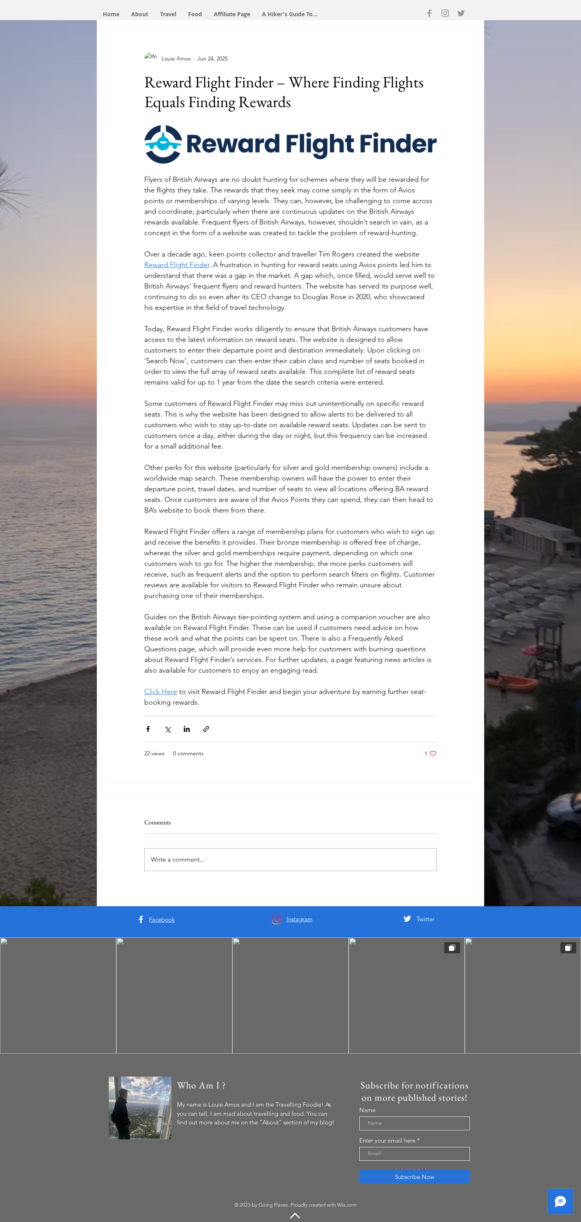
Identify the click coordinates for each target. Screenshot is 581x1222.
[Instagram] (277, 919)
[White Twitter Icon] (407, 919)
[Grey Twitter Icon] (461, 13)
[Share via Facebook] (148, 729)
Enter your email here (387, 1140)
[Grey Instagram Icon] (445, 13)
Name (367, 1110)
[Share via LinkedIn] (187, 729)
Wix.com (347, 1205)
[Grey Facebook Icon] (429, 13)
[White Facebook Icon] (141, 919)
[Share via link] (206, 729)
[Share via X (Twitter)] (167, 729)
